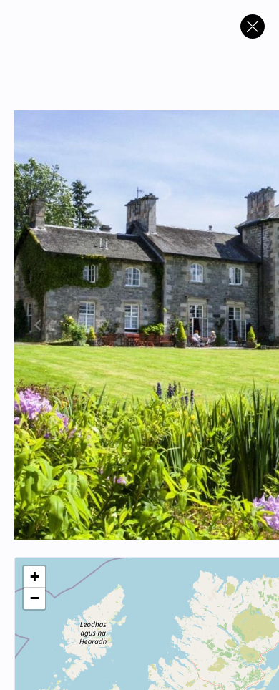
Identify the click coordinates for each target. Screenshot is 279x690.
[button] (34, 577)
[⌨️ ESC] (252, 26)
